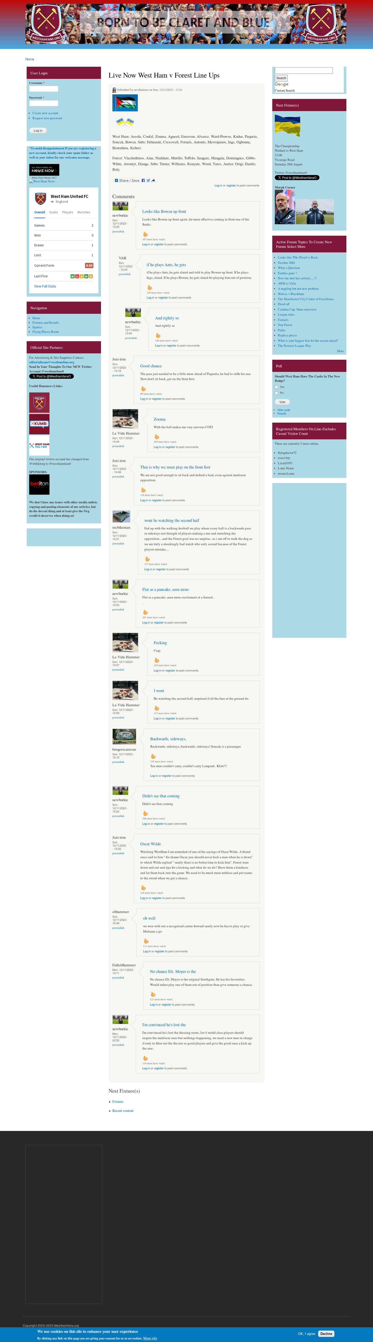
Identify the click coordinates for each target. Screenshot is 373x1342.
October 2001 (286, 263)
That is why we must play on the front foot (175, 467)
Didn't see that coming (161, 796)
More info (150, 1338)
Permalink (118, 231)
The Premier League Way (294, 345)
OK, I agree (306, 1334)
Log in (218, 185)
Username (37, 83)
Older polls (283, 410)
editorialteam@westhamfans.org (51, 362)
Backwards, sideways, (168, 739)
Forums (117, 1101)
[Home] (186, 24)
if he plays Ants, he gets (166, 264)
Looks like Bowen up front (164, 211)
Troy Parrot (285, 325)
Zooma (159, 419)
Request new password (47, 118)
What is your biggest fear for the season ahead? (308, 340)
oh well (149, 918)
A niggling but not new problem (298, 288)
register (231, 185)
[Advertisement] (63, 536)
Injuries (37, 327)
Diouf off (284, 304)
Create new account (45, 113)
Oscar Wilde (150, 844)
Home (29, 59)
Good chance (151, 366)
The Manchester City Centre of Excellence (306, 299)
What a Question (289, 268)
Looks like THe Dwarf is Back (298, 257)
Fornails (283, 320)
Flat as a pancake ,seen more (165, 589)
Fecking (160, 642)
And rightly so (167, 318)
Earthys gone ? (287, 273)
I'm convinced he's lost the (164, 1024)
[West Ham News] (42, 181)
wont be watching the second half (171, 520)
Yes (282, 387)
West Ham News (41, 177)
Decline (326, 1334)
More (340, 351)
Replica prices (287, 335)
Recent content (122, 1110)
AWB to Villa (287, 283)
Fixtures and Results (45, 322)
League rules (286, 314)
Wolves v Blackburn (291, 294)
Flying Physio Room (45, 332)
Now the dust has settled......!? (297, 278)
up (145, 234)
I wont (159, 690)
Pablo (281, 330)
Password (36, 98)
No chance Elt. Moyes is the (173, 971)
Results (281, 413)
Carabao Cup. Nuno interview (297, 309)
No (282, 392)
